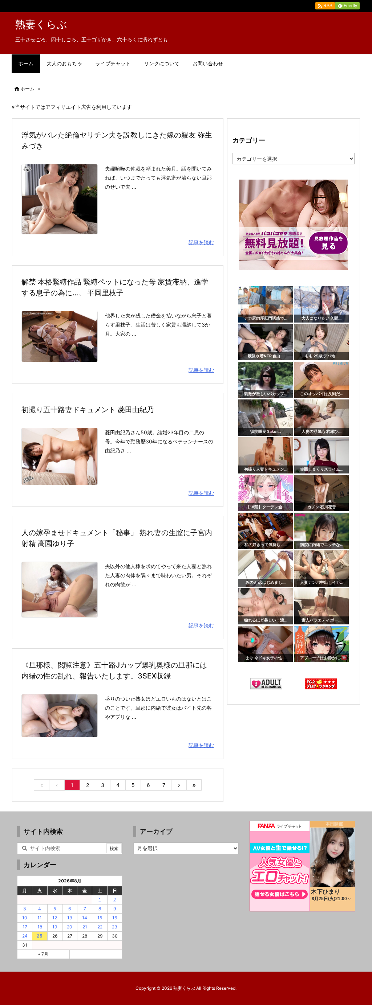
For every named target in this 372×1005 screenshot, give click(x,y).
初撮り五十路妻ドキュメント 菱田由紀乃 (87, 409)
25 (40, 936)
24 (25, 936)
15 (99, 917)
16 (114, 917)
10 (24, 917)
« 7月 (43, 954)
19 (54, 927)
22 (99, 927)
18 (39, 927)
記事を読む (201, 242)
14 (84, 917)
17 (25, 927)
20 (69, 927)
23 (114, 927)
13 (69, 917)
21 (84, 927)
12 (54, 917)
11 (39, 917)
